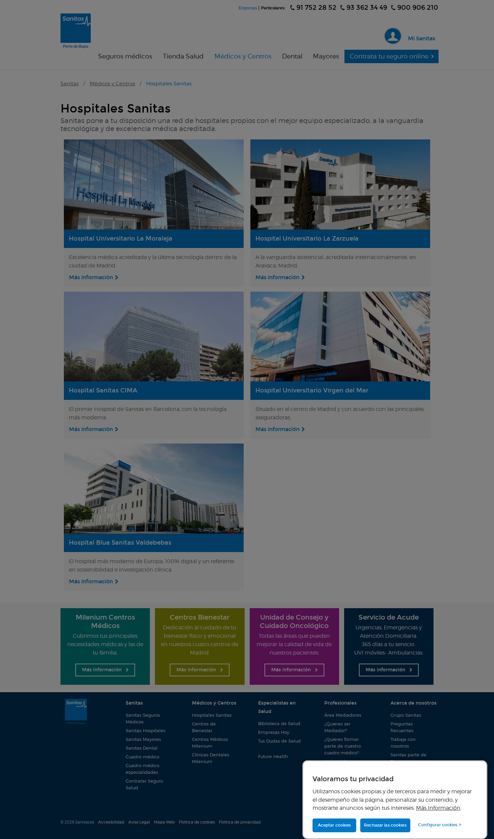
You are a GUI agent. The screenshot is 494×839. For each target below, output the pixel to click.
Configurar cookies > (439, 825)
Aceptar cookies (334, 825)
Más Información (438, 807)
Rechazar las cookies (385, 825)
